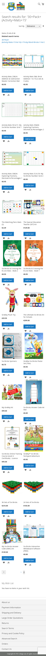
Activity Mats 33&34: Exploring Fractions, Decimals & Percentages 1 (12, 175)
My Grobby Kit (7, 407)
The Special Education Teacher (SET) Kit (32, 223)
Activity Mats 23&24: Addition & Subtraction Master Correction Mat (11, 78)
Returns (5, 623)
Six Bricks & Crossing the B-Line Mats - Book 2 (11, 269)
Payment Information (11, 607)
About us (6, 602)
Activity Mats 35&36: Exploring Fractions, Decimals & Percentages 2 (33, 127)
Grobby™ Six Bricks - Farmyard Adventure (31, 455)
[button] (4, 95)
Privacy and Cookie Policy (13, 633)
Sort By (21, 26)
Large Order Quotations (12, 618)
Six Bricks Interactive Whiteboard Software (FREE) (31, 548)
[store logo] (15, 6)
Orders (5, 644)
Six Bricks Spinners (9, 361)
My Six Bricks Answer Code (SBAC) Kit (10, 547)
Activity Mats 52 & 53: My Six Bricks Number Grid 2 (33, 174)
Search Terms (8, 628)
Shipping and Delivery (11, 612)
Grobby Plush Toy (8, 315)
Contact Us (7, 649)
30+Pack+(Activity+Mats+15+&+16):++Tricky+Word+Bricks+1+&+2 (23, 41)
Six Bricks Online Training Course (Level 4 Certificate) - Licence (12, 456)
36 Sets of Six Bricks (9, 502)
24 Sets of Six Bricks (31, 502)
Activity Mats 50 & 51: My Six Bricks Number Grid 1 (12, 126)
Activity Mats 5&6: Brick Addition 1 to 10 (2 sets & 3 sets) (33, 78)
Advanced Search (9, 638)
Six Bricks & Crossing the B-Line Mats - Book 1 (33, 269)
